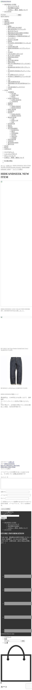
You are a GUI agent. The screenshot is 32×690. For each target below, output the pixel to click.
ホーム (3, 165)
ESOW (10, 41)
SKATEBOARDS (13, 142)
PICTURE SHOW (13, 60)
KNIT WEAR (12, 109)
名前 (3, 492)
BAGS (10, 125)
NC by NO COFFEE (14, 55)
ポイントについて (13, 6)
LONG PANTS (15, 114)
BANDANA (15, 130)
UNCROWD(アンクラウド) (16, 87)
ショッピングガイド (10, 154)
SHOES (10, 127)
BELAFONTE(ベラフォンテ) (17, 29)
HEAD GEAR (12, 117)
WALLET (14, 136)
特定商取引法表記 (13, 8)
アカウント (7, 637)
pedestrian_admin (6, 169)
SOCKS (13, 134)
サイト (3, 498)
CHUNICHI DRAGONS (15, 34)
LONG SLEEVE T (13, 98)
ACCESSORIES (13, 128)
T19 (9, 80)
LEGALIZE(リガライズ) (15, 54)
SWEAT (10, 104)
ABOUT (6, 21)
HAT (12, 122)
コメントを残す (18, 169)
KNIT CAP (14, 120)
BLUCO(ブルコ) (13, 31)
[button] (5, 16)
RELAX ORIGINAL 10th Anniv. (10, 465)
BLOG (6, 147)
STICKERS (14, 133)
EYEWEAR (11, 123)
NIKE (9, 58)
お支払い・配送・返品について (18, 10)
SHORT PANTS (16, 115)
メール (4, 495)
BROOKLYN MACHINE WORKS (18, 33)
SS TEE (13, 93)
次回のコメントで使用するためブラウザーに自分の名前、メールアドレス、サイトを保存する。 (16, 503)
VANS (10, 89)
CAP (12, 119)
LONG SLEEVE (16, 100)
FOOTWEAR (12, 139)
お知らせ (9, 165)
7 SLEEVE (14, 101)
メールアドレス (6, 514)
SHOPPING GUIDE (10, 4)
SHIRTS (10, 103)
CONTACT (7, 149)
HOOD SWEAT (16, 108)
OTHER (13, 138)
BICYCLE (11, 144)
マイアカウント (9, 152)
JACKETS (11, 111)
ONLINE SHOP (9, 23)
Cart (6, 642)
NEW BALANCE (13, 57)
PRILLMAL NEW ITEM (8, 467)
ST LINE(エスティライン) (16, 74)
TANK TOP (14, 95)
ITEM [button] (6, 90)
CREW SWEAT (16, 106)
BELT (13, 131)
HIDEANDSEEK (9, 463)
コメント (4, 477)
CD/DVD (10, 141)
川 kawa (10, 52)
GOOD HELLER (13, 46)
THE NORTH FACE (14, 81)
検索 (19, 14)
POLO (13, 96)
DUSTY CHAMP (13, 39)
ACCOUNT (7, 11)
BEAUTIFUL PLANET (15, 27)
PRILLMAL (11, 62)
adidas (9, 26)
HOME (6, 19)
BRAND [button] (6, 24)
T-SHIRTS (11, 92)
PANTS (10, 112)
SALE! (6, 146)
